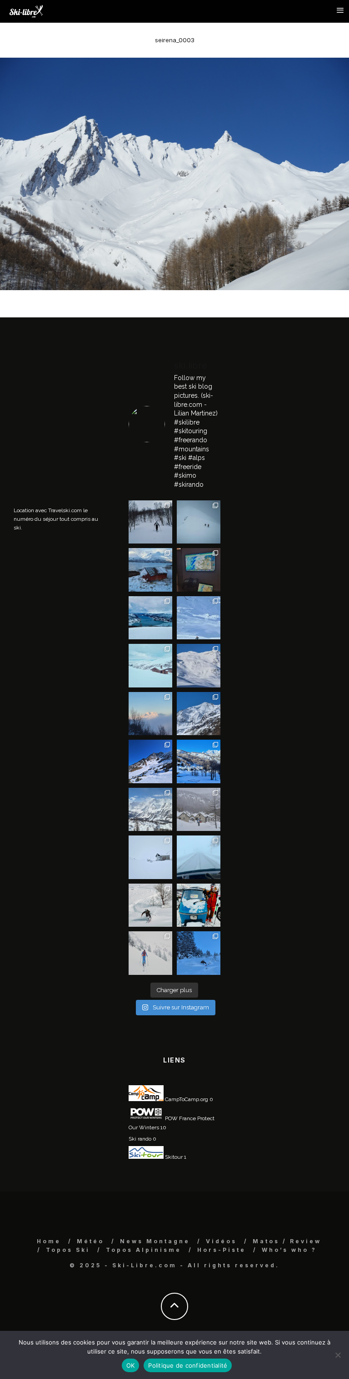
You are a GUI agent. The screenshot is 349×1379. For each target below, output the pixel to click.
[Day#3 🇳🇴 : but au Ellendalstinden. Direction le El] (150, 570)
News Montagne (155, 1241)
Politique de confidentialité (187, 1365)
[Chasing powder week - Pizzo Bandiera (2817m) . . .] (198, 761)
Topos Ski (68, 1249)
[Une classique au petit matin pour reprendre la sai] (150, 714)
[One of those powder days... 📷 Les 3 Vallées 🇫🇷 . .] (198, 665)
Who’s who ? (289, 1249)
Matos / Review (287, 1241)
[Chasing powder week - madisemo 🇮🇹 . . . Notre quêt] (150, 905)
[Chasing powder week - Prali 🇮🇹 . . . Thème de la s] (198, 905)
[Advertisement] (82, 410)
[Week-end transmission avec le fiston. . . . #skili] (198, 618)
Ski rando (140, 1139)
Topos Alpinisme (143, 1249)
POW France (180, 1118)
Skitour (173, 1157)
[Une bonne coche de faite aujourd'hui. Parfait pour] (198, 953)
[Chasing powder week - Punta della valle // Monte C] (150, 809)
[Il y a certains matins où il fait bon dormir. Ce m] (150, 953)
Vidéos (221, 1241)
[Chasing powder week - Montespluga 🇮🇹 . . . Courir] (198, 857)
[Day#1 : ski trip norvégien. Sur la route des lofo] (150, 618)
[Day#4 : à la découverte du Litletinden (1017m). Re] (198, 522)
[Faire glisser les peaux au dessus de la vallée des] (150, 665)
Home (49, 1241)
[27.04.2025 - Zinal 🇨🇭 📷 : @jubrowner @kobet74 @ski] (198, 714)
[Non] (337, 1354)
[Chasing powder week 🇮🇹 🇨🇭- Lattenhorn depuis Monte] (150, 857)
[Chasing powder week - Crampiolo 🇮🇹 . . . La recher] (198, 809)
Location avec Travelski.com (48, 510)
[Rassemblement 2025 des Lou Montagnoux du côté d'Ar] (150, 761)
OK (130, 1365)
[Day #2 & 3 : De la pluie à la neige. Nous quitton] (198, 570)
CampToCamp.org (186, 1099)
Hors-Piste (221, 1249)
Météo (90, 1241)
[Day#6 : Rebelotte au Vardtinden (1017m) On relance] (150, 522)
